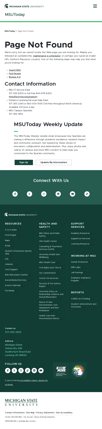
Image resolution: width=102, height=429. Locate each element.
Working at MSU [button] (83, 256)
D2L (7, 259)
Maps (7, 240)
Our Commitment (47, 273)
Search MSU (15, 70)
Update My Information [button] (54, 162)
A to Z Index (11, 230)
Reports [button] (77, 292)
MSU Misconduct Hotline (16, 275)
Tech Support (11, 270)
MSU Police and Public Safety (49, 234)
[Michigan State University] (24, 6)
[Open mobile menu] (95, 6)
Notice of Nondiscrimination (45, 417)
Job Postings (77, 273)
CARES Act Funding (80, 299)
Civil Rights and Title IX (50, 268)
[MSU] (51, 217)
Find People (15, 74)
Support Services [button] (77, 225)
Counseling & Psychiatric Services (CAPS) (50, 248)
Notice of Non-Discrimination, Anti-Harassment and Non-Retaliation (49, 306)
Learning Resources (80, 244)
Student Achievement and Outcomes (83, 305)
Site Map (30, 413)
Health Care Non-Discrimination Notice (49, 317)
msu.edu (30, 417)
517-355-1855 (13, 332)
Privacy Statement (45, 413)
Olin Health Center (48, 241)
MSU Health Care (47, 262)
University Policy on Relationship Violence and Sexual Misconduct (51, 294)
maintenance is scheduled (46, 56)
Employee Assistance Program (81, 279)
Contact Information (14, 413)
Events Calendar (13, 285)
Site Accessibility (64, 413)
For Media (9, 291)
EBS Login (75, 267)
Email (7, 246)
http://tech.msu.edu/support (23, 97)
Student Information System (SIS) (18, 252)
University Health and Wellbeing (49, 256)
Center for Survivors (48, 278)
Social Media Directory (15, 280)
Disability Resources (80, 233)
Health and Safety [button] (48, 225)
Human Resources (79, 262)
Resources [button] (13, 224)
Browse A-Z (15, 77)
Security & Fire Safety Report (50, 285)
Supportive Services (80, 239)
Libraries (9, 264)
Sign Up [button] (23, 162)
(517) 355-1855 (16, 417)
